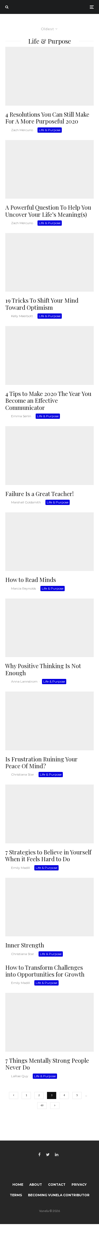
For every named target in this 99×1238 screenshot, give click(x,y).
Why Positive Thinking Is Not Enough (43, 669)
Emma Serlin (21, 416)
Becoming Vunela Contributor (58, 1195)
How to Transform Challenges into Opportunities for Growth (44, 971)
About (35, 1185)
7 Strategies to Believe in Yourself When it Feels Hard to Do (48, 856)
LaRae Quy (19, 1076)
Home (17, 1185)
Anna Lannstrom (24, 681)
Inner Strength (24, 945)
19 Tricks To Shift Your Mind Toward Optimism (41, 304)
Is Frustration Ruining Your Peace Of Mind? (41, 763)
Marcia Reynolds (23, 588)
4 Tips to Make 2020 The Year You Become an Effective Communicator (48, 400)
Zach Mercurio (22, 130)
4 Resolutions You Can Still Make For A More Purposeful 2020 (47, 118)
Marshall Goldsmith (26, 502)
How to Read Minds (30, 579)
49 (42, 1105)
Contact (56, 1185)
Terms (16, 1195)
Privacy (79, 1185)
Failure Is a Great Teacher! (39, 493)
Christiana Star (22, 774)
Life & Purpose (49, 130)
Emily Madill (20, 868)
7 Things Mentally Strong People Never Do (47, 1064)
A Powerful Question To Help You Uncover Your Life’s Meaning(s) (48, 211)
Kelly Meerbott (22, 316)
